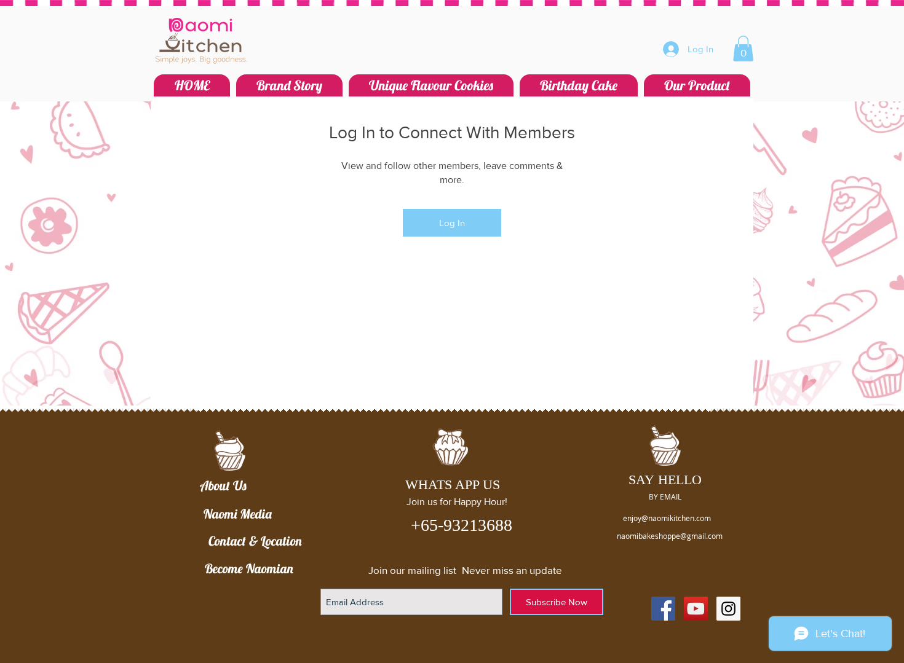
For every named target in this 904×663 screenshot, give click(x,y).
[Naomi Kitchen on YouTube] (696, 609)
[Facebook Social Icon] (663, 609)
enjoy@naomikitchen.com (667, 518)
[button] (743, 48)
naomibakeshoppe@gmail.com (670, 536)
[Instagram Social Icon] (728, 609)
